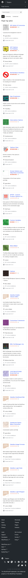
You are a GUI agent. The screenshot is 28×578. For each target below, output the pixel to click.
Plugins (16, 525)
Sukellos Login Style (16, 468)
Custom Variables (15, 220)
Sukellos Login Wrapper (17, 492)
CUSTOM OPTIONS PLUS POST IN (16, 372)
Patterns (17, 527)
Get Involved (18, 532)
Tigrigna (7, 558)
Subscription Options (16, 120)
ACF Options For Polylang (14, 48)
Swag (17, 539)
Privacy (3, 527)
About (3, 520)
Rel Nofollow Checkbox (17, 72)
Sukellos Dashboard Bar (17, 397)
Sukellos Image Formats (17, 444)
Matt (3, 547)
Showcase (17, 520)
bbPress (4, 549)
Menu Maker (14, 246)
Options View (14, 147)
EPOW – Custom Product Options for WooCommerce (16, 195)
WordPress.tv (5, 539)
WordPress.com (6, 544)
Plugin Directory (5, 6)
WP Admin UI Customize (17, 25)
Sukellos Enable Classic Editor (15, 295)
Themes (17, 522)
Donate (17, 537)
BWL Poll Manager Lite (17, 344)
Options (12, 271)
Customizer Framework (17, 320)
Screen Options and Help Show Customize (17, 171)
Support (3, 534)
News (2, 522)
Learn (2, 532)
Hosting (3, 525)
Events (16, 534)
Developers (4, 537)
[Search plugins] (20, 12)
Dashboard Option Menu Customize (15, 423)
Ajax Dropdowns (15, 96)
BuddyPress (5, 552)
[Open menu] (25, 2)
